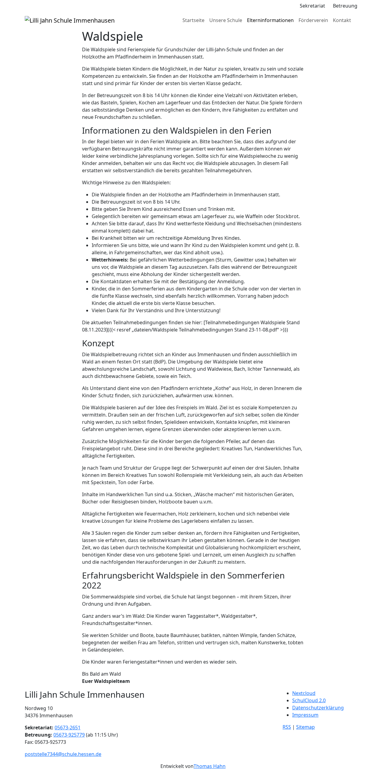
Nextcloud (303, 693)
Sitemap (305, 727)
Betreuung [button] (345, 5)
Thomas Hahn (210, 766)
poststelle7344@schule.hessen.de (63, 754)
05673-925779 (69, 734)
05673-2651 (68, 727)
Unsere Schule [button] (225, 20)
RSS (287, 727)
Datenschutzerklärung (318, 707)
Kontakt (342, 20)
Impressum (305, 715)
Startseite (193, 20)
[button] (292, 5)
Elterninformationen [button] (270, 20)
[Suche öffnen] (357, 20)
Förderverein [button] (313, 20)
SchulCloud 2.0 (309, 700)
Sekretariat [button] (312, 5)
